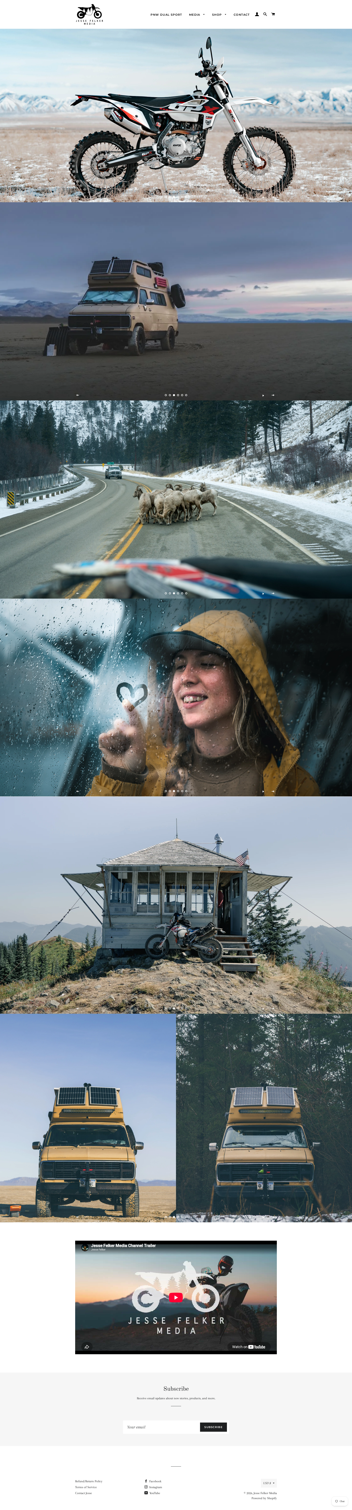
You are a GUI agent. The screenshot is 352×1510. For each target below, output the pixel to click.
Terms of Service (86, 1487)
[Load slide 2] (170, 197)
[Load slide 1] (166, 197)
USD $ (267, 1483)
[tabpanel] (176, 115)
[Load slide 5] (182, 197)
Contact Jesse (83, 1493)
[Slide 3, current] (174, 197)
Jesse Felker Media (265, 1493)
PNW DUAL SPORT (166, 15)
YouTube (154, 1493)
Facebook (154, 1481)
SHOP (217, 15)
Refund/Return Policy (88, 1481)
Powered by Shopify (264, 1498)
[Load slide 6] (186, 197)
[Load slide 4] (178, 197)
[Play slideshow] (263, 197)
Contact (242, 15)
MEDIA (195, 15)
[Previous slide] (78, 197)
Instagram (155, 1487)
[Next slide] (273, 197)
